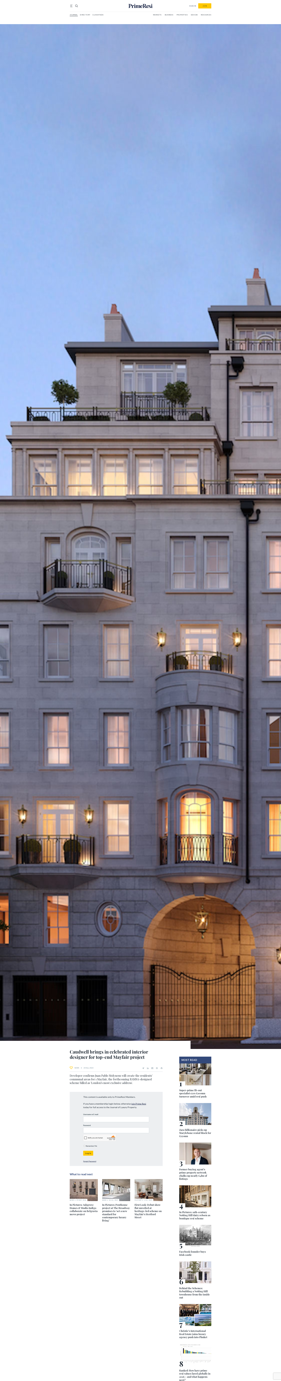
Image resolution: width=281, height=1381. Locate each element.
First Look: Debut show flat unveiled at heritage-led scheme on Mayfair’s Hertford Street (148, 1211)
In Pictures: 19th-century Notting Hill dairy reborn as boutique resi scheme (194, 1215)
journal (74, 15)
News (76, 1068)
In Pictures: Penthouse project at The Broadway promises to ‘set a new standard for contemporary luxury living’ (116, 1212)
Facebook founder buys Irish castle (192, 1253)
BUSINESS (169, 15)
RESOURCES (206, 15)
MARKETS (157, 15)
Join (205, 6)
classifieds (98, 15)
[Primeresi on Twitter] (143, 1068)
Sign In (192, 6)
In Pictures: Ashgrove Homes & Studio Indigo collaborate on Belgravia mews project (84, 1209)
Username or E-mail (90, 1114)
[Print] (161, 1068)
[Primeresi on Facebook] (152, 1068)
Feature (138, 1200)
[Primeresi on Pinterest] (157, 1068)
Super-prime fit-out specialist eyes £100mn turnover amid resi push (193, 1093)
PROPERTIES (182, 15)
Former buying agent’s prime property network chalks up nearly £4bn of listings (193, 1174)
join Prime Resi (138, 1103)
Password (87, 1125)
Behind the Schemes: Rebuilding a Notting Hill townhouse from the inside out (194, 1293)
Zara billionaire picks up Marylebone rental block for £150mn (195, 1133)
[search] (76, 6)
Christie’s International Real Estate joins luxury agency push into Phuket (193, 1334)
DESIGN (194, 15)
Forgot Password (89, 1161)
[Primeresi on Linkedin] (148, 1068)
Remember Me (91, 1146)
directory (85, 15)
